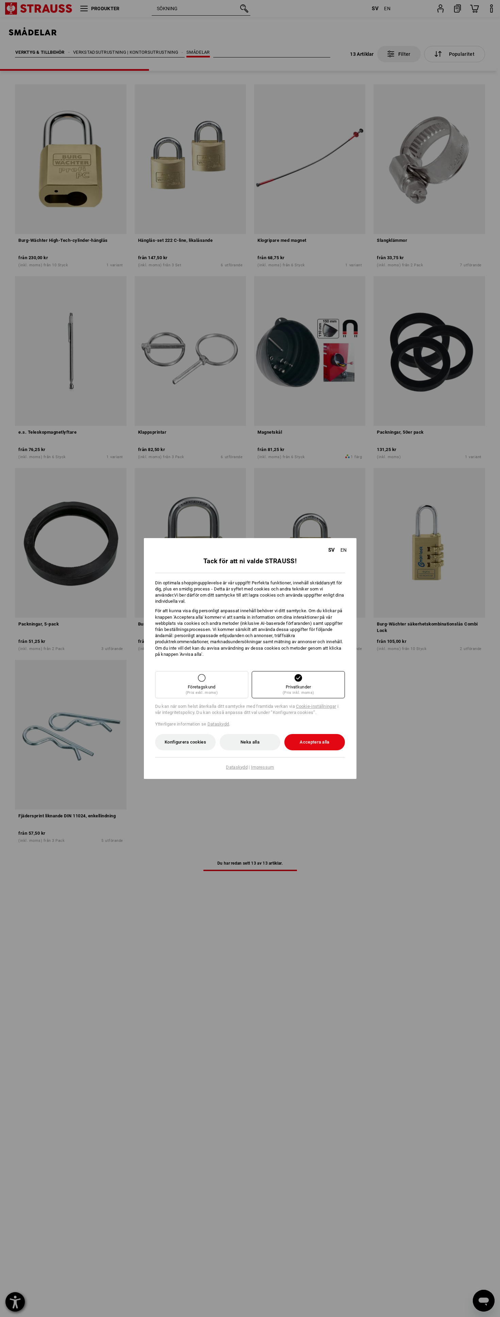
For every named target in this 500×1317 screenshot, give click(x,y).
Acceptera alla (314, 742)
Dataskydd (218, 724)
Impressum (262, 767)
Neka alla (250, 742)
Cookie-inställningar (316, 706)
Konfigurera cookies (185, 742)
